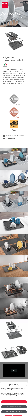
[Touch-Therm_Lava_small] (14, 119)
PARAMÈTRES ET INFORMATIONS (14, 411)
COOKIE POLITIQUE (8, 415)
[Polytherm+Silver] (14, 93)
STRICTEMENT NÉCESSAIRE (14, 406)
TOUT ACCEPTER (14, 401)
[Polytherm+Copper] (14, 106)
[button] (26, 385)
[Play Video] (14, 370)
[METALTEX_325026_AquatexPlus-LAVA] (14, 41)
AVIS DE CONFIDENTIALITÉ (17, 415)
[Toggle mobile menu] (25, 4)
